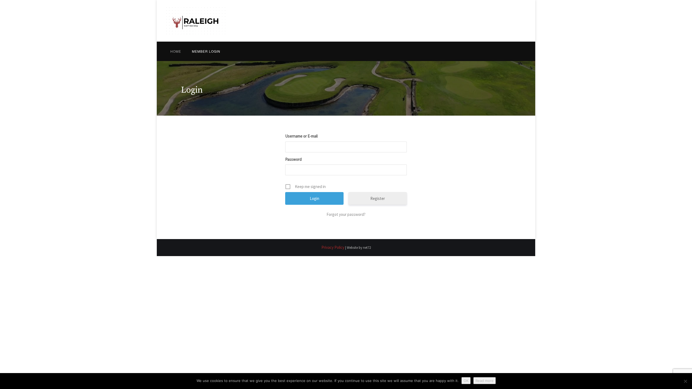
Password (293, 159)
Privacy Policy (332, 247)
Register (377, 198)
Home (175, 51)
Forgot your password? (346, 214)
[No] (685, 381)
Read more (484, 380)
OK (466, 380)
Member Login (206, 51)
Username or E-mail (301, 136)
